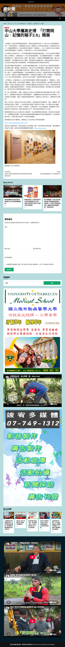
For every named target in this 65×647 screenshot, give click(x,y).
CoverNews (43, 644)
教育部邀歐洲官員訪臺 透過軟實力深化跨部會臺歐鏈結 (13, 201)
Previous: (18, 174)
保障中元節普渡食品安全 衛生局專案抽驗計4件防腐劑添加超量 (44, 524)
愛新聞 (9, 9)
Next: (50, 173)
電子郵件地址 (37, 249)
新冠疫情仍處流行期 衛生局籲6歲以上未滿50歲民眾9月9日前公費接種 (32, 524)
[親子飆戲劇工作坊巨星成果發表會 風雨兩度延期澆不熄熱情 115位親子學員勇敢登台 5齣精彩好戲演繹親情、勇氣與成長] (52, 191)
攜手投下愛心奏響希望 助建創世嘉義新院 (20, 522)
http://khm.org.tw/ (40, 128)
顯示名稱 (7, 248)
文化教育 (7, 27)
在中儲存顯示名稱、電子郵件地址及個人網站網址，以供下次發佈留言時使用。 (30, 264)
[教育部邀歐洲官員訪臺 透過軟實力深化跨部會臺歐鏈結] (12, 191)
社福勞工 (18, 517)
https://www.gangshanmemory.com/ (16, 123)
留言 (6, 227)
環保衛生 (30, 517)
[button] (5, 19)
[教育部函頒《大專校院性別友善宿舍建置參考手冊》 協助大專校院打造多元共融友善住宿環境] (32, 191)
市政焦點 (7, 517)
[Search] (60, 18)
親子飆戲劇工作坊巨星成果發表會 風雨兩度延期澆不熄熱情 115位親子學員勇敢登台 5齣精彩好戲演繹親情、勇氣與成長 (52, 203)
